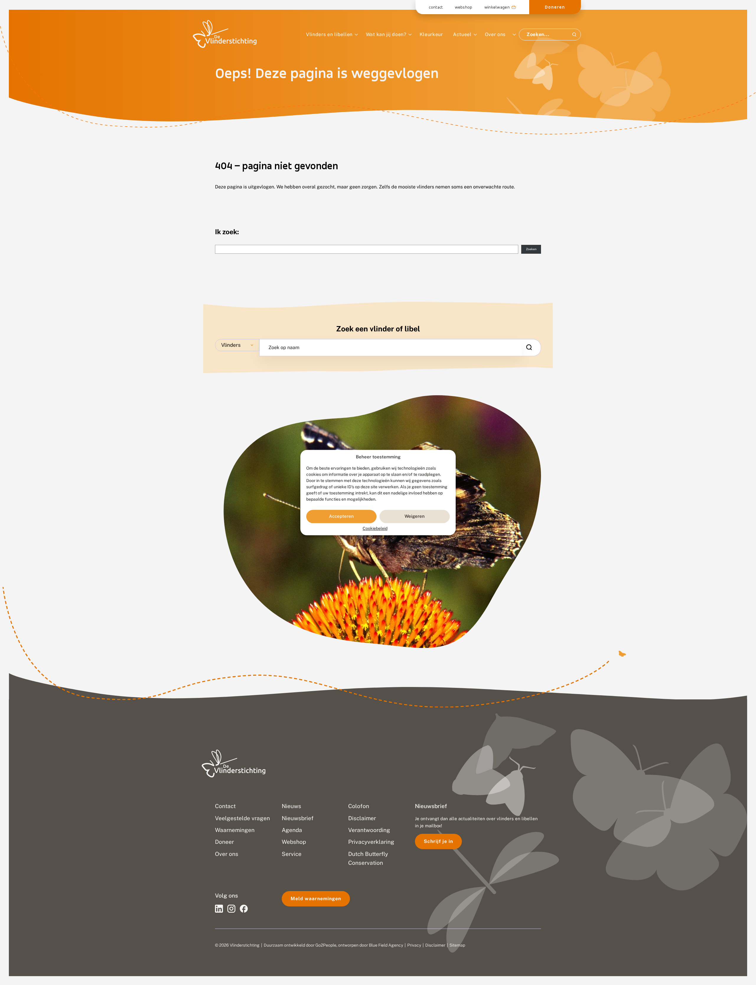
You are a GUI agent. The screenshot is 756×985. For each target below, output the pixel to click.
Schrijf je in (438, 841)
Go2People (325, 945)
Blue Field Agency (386, 945)
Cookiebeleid (375, 528)
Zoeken (531, 249)
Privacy (414, 945)
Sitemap (457, 945)
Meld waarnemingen (316, 898)
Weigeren (415, 516)
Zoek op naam (283, 347)
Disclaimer (435, 945)
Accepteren (341, 516)
